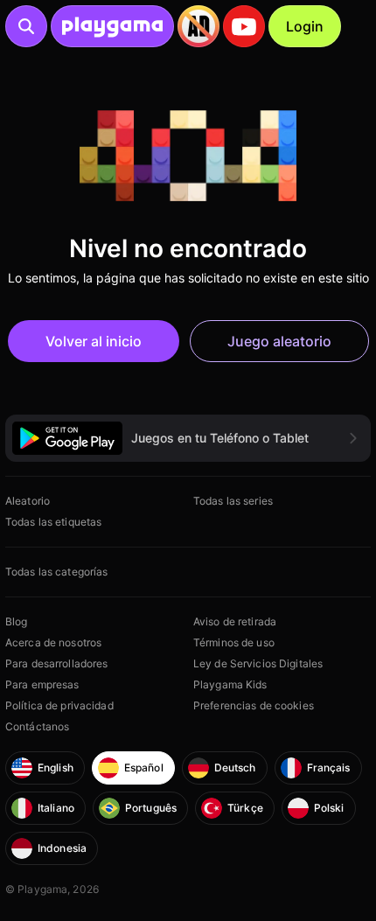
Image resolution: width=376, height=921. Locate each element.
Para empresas (42, 684)
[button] (188, 438)
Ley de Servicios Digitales (258, 663)
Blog (16, 621)
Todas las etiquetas (53, 521)
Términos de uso (234, 642)
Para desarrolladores (56, 663)
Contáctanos (37, 726)
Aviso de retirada (234, 621)
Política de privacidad (59, 705)
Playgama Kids (230, 684)
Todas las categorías (56, 571)
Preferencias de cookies (253, 705)
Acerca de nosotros (53, 642)
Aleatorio (27, 500)
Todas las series (233, 500)
